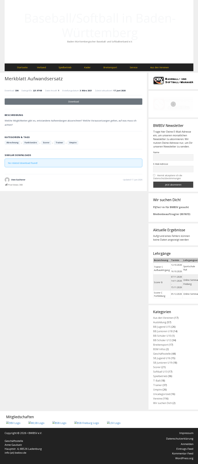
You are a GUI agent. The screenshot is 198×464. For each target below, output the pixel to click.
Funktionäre (31, 142)
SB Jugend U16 (161, 358)
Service (134, 67)
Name (156, 152)
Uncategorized (161, 394)
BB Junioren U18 (162, 331)
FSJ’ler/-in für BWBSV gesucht (171, 207)
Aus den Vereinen (159, 67)
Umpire (73, 142)
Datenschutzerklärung (179, 438)
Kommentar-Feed (182, 453)
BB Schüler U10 (162, 335)
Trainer (59, 142)
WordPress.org (184, 458)
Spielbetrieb (65, 67)
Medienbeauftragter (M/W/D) (171, 214)
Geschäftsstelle (162, 353)
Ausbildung (159, 322)
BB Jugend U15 (162, 326)
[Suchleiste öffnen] (179, 67)
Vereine (157, 398)
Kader (87, 67)
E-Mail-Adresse (160, 163)
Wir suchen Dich (162, 403)
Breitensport (110, 67)
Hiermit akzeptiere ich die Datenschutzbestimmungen (167, 177)
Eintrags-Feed (184, 449)
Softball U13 (160, 371)
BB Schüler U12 (162, 340)
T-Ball (156, 380)
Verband (41, 67)
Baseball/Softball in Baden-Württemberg (100, 25)
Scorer (46, 142)
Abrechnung (12, 142)
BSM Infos (159, 349)
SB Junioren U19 (162, 362)
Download (73, 101)
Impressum (186, 433)
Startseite (22, 67)
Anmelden (187, 444)
